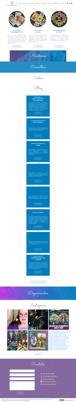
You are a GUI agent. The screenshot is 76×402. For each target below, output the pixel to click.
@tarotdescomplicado (49, 384)
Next (71, 185)
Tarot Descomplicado (49, 381)
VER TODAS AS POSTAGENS (38, 282)
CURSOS (25, 3)
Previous (5, 185)
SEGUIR (38, 354)
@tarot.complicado (49, 379)
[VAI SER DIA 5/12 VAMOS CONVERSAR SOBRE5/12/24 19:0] (59, 319)
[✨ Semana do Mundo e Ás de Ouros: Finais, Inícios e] (59, 340)
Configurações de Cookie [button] (70, 400)
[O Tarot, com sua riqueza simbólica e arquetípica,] (17, 340)
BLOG (49, 3)
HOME (19, 3)
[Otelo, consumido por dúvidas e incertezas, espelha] (38, 319)
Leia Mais (27, 400)
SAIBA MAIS (17, 46)
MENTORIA (31, 3)
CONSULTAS (38, 3)
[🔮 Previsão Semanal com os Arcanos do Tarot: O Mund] (38, 340)
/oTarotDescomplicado (50, 376)
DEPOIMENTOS (55, 3)
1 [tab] (38, 296)
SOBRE (44, 3)
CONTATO (63, 3)
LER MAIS (38, 113)
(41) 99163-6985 (48, 373)
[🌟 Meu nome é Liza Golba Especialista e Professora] (17, 319)
